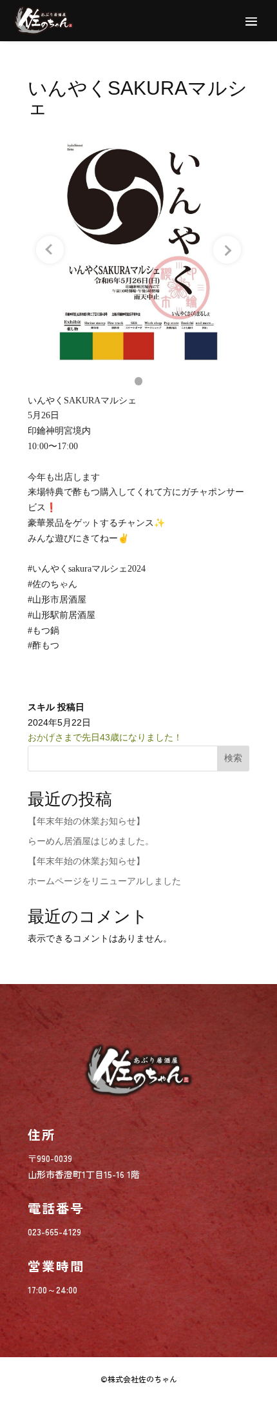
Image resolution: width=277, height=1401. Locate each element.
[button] (139, 381)
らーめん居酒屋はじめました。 (91, 841)
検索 (233, 758)
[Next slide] (227, 250)
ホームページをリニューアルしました (104, 881)
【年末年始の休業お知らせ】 (86, 821)
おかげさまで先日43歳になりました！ (105, 737)
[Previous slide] (50, 250)
